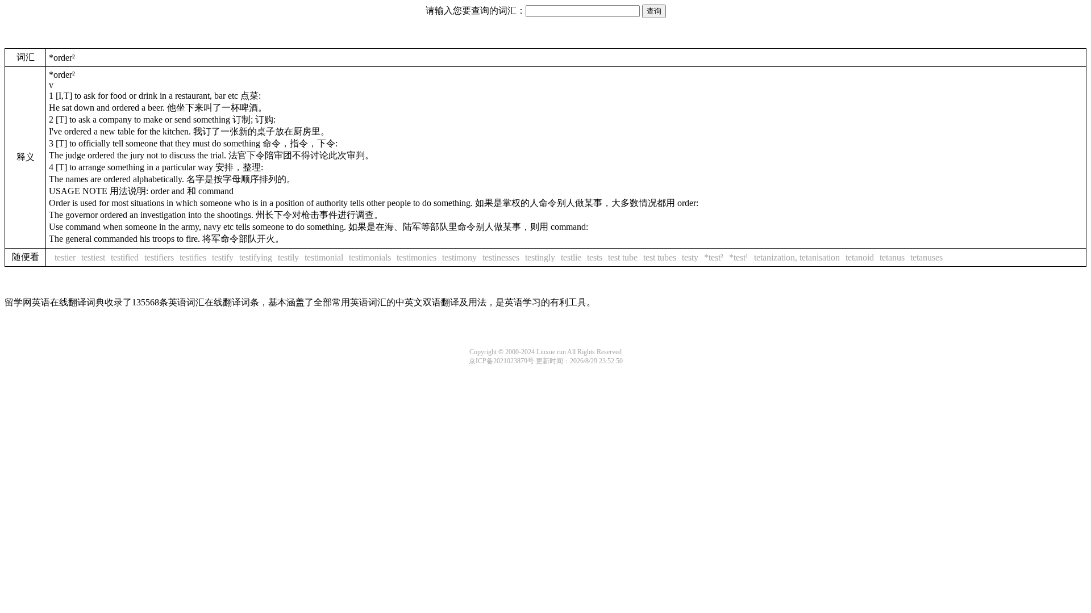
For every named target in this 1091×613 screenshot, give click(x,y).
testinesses (500, 257)
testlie (571, 257)
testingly (540, 257)
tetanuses (926, 257)
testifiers (159, 257)
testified (125, 257)
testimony (459, 257)
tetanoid (860, 257)
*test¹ (738, 257)
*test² (713, 257)
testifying (255, 257)
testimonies (416, 257)
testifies (193, 257)
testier (65, 257)
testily (288, 257)
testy (690, 257)
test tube (623, 257)
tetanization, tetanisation (797, 257)
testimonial (324, 257)
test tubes (659, 257)
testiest (93, 257)
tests (594, 257)
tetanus (892, 257)
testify (223, 257)
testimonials (370, 257)
